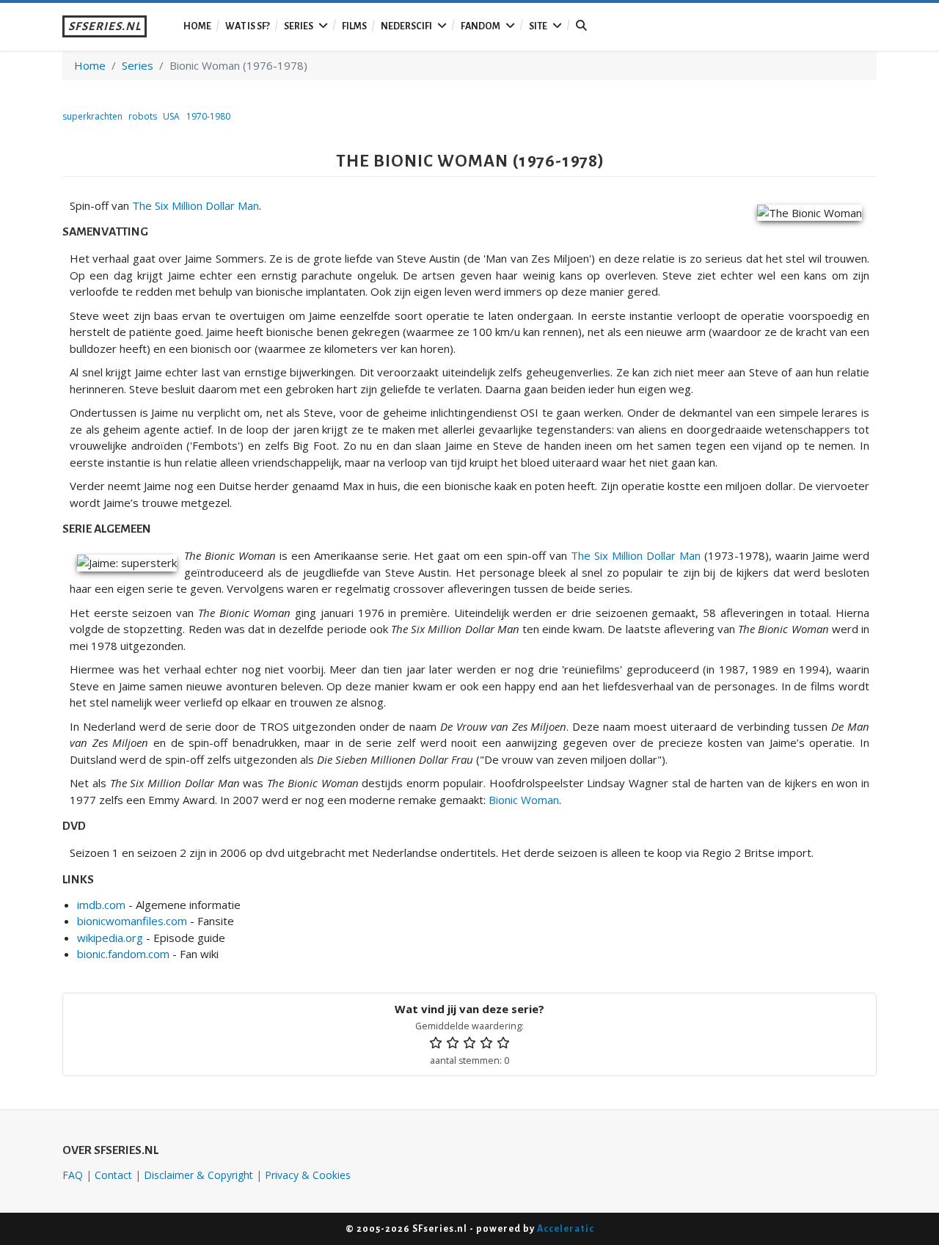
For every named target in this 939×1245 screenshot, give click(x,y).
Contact (113, 1175)
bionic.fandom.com (123, 953)
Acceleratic (565, 1228)
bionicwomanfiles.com (132, 920)
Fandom (480, 26)
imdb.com (101, 904)
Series (298, 26)
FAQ (72, 1175)
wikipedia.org (110, 937)
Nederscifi (406, 26)
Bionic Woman (524, 799)
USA (171, 116)
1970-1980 (208, 116)
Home (197, 26)
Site (538, 26)
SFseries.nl (104, 26)
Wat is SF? (247, 26)
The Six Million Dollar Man (195, 205)
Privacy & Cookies (308, 1175)
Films (354, 26)
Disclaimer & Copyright (198, 1175)
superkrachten (92, 116)
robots (142, 116)
